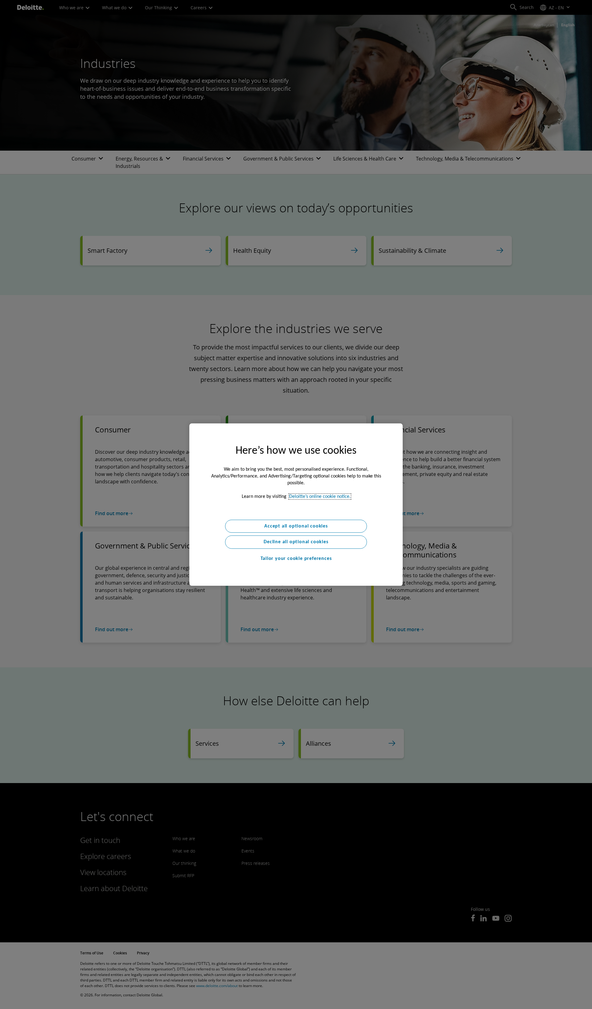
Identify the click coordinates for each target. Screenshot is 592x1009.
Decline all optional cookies (296, 542)
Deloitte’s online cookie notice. (320, 496)
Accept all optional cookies (296, 525)
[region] (296, 504)
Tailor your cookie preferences (296, 558)
